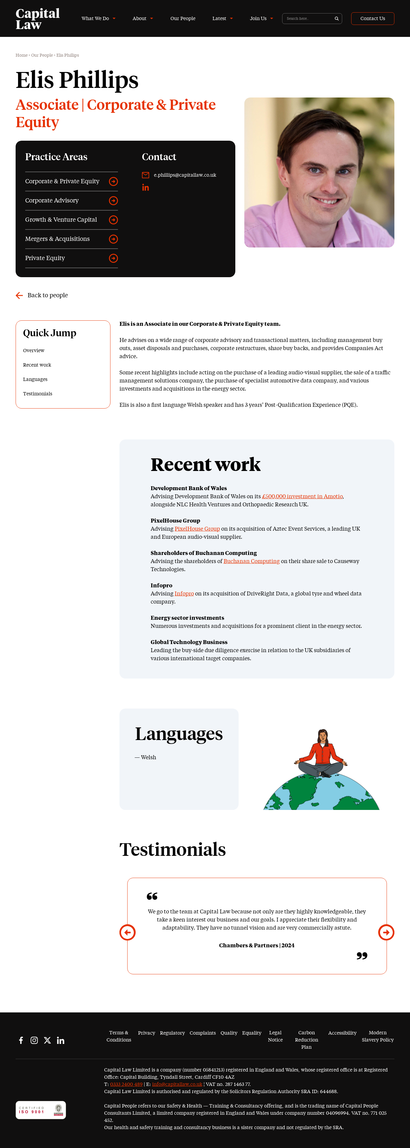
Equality (251, 1033)
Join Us (258, 18)
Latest (219, 18)
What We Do (95, 18)
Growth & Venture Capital (61, 220)
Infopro (184, 594)
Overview (33, 350)
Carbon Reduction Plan (306, 1040)
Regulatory (172, 1033)
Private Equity (45, 258)
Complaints (203, 1033)
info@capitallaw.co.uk (177, 1084)
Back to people (48, 295)
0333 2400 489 (126, 1084)
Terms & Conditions (119, 1036)
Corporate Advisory (52, 201)
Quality (229, 1033)
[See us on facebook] (21, 1040)
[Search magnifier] (337, 18)
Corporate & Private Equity (62, 181)
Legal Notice (275, 1036)
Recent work (37, 365)
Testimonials (37, 393)
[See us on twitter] (47, 1040)
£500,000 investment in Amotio (302, 496)
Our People (182, 18)
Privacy (146, 1033)
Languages (35, 379)
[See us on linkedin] (60, 1040)
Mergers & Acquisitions (57, 239)
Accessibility (342, 1033)
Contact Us (372, 18)
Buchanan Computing (252, 561)
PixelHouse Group (197, 529)
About (139, 18)
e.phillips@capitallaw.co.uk (185, 175)
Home (22, 55)
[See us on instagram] (34, 1040)
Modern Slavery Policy (378, 1036)
